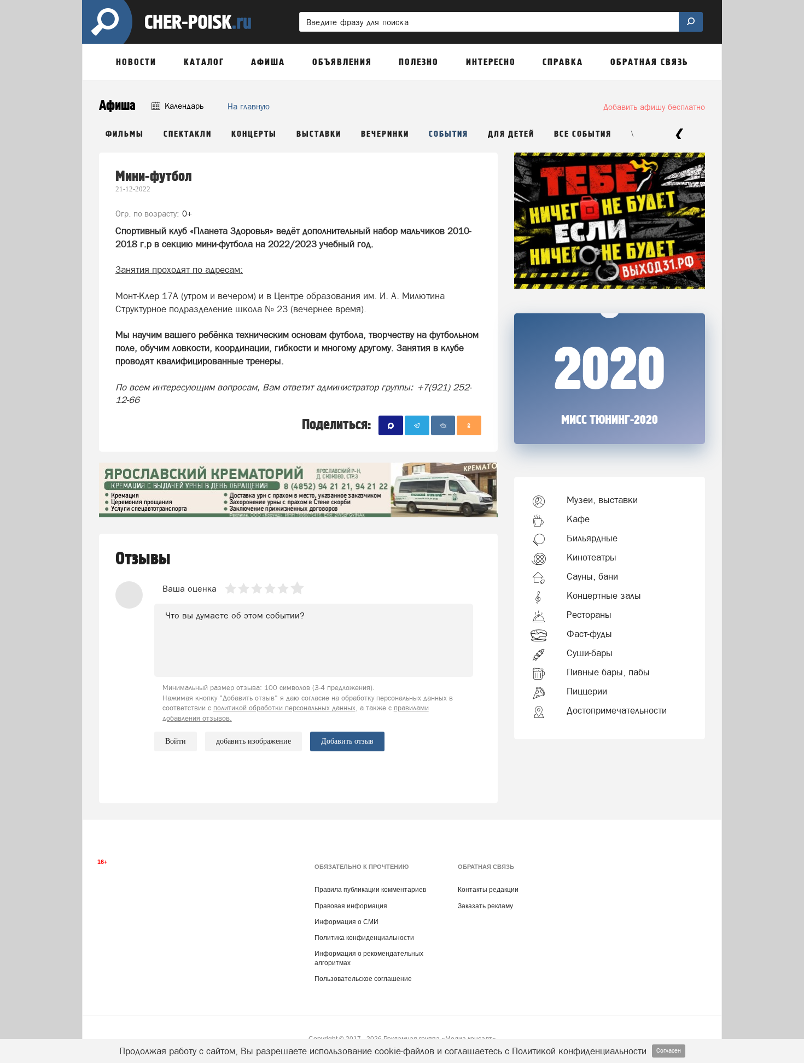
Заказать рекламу (485, 906)
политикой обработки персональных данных (284, 708)
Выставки (318, 134)
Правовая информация (350, 906)
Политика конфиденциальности (364, 938)
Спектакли (188, 134)
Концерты (254, 134)
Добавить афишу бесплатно (654, 107)
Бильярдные (592, 538)
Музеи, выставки (602, 499)
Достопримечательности (617, 710)
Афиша (117, 106)
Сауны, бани (592, 576)
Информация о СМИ (346, 922)
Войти (175, 741)
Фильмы (125, 134)
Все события (582, 134)
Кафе (578, 518)
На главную (249, 106)
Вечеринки (385, 134)
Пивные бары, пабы (608, 672)
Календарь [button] (182, 105)
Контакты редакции (488, 889)
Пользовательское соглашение (363, 979)
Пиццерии (587, 691)
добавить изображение (253, 741)
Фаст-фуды (589, 633)
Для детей (511, 134)
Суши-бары (590, 652)
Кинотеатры (591, 557)
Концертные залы (604, 595)
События (448, 134)
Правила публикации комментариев (370, 889)
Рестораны (589, 614)
